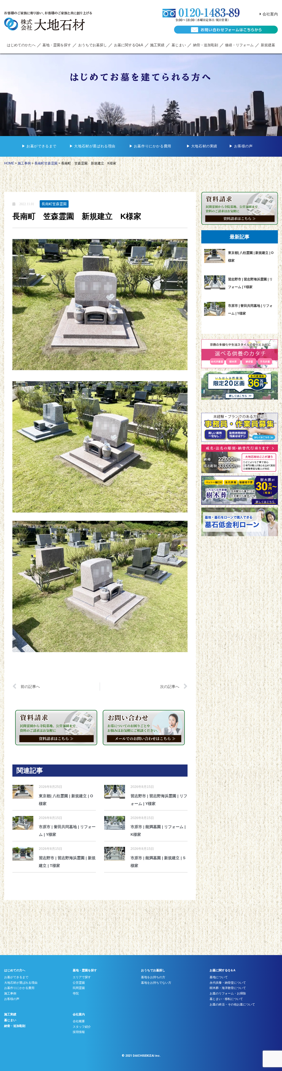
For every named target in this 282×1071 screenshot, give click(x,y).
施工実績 (157, 45)
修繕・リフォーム (239, 45)
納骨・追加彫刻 (205, 45)
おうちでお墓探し (92, 45)
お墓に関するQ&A (128, 45)
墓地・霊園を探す (56, 45)
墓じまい (179, 45)
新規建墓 (268, 45)
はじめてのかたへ (21, 45)
